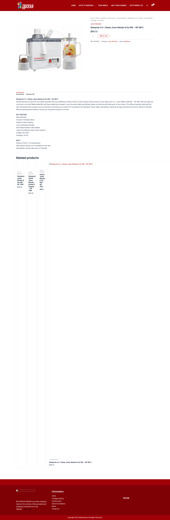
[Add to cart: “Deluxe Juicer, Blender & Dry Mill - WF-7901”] (42, 465)
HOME (73, 5)
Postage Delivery (58, 498)
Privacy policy (56, 501)
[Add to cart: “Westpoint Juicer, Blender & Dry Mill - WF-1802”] (22, 465)
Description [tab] (20, 94)
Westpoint (127, 41)
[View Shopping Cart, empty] (152, 5)
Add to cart (103, 36)
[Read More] (28, 509)
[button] (94, 5)
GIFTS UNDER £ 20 (136, 5)
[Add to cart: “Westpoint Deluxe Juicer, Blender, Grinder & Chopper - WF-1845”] (33, 465)
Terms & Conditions (58, 504)
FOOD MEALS (103, 5)
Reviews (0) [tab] (30, 94)
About (54, 506)
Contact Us (55, 509)
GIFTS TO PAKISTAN (86, 5)
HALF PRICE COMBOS (119, 5)
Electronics (111, 18)
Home (92, 18)
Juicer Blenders (122, 18)
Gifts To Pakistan (101, 18)
